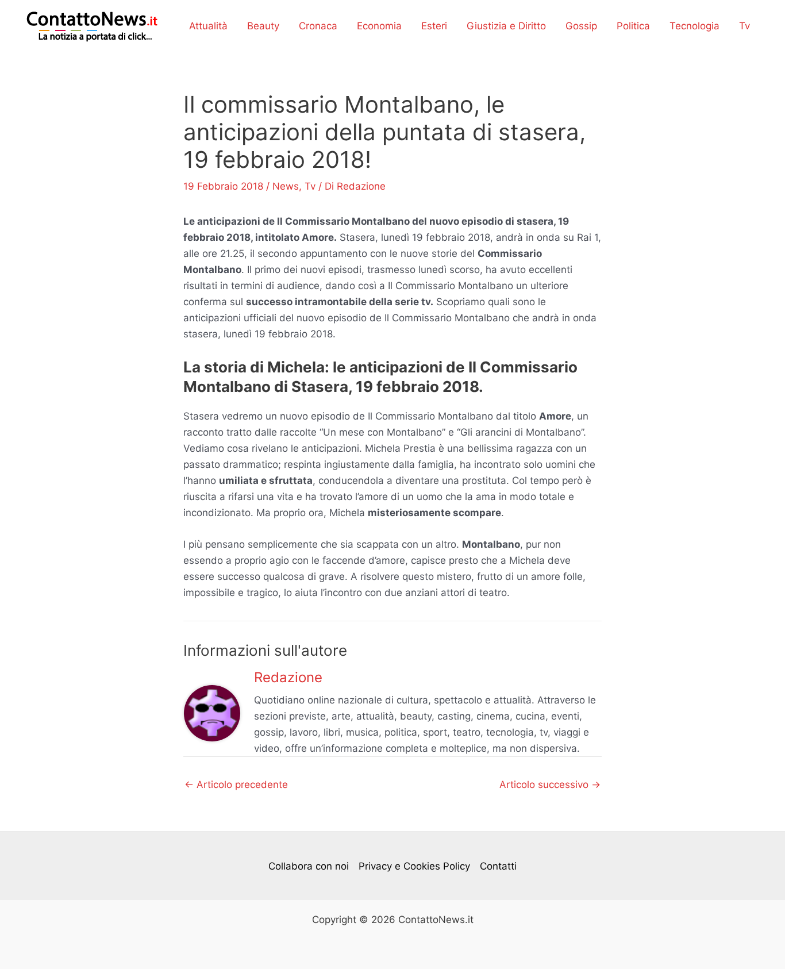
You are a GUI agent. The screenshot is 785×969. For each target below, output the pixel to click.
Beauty (263, 26)
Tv (744, 26)
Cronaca (318, 26)
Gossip (581, 26)
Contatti (498, 866)
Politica (633, 26)
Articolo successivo (550, 785)
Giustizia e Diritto (506, 26)
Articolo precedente (236, 785)
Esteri (434, 26)
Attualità (208, 26)
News (285, 186)
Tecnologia (694, 26)
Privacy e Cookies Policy (414, 866)
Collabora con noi (308, 866)
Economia (379, 26)
